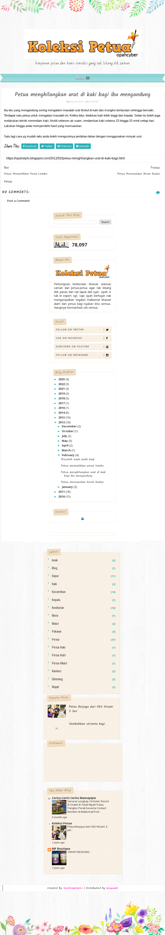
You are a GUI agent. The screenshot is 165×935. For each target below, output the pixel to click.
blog (54, 568)
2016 (62, 408)
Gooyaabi (112, 888)
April (65, 445)
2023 (62, 379)
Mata (55, 615)
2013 (62, 417)
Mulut (55, 624)
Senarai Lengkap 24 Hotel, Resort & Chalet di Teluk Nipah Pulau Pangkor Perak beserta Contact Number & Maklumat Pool (88, 806)
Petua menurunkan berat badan (82, 482)
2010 (62, 496)
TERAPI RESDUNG (78, 852)
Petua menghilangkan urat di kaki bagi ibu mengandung (83, 474)
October (68, 431)
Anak (55, 560)
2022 (62, 384)
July (65, 436)
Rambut (56, 671)
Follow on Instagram (72, 355)
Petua (55, 639)
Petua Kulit (59, 655)
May (65, 441)
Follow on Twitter (70, 329)
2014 (62, 412)
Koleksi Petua (62, 823)
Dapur (55, 576)
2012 (62, 422)
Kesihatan (58, 608)
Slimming (57, 679)
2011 (62, 492)
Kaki (54, 584)
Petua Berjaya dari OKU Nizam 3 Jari (91, 709)
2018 (62, 398)
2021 (62, 389)
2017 (62, 403)
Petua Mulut (59, 663)
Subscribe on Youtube (72, 346)
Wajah (55, 687)
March (67, 450)
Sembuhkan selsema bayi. (87, 723)
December (69, 426)
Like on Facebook (69, 338)
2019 (62, 393)
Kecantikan (59, 592)
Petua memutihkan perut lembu (82, 466)
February (68, 455)
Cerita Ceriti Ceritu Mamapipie (74, 798)
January (68, 487)
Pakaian (56, 631)
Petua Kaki (58, 647)
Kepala (56, 600)
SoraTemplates (72, 888)
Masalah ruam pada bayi (77, 459)
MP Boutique (61, 848)
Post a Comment (18, 201)
